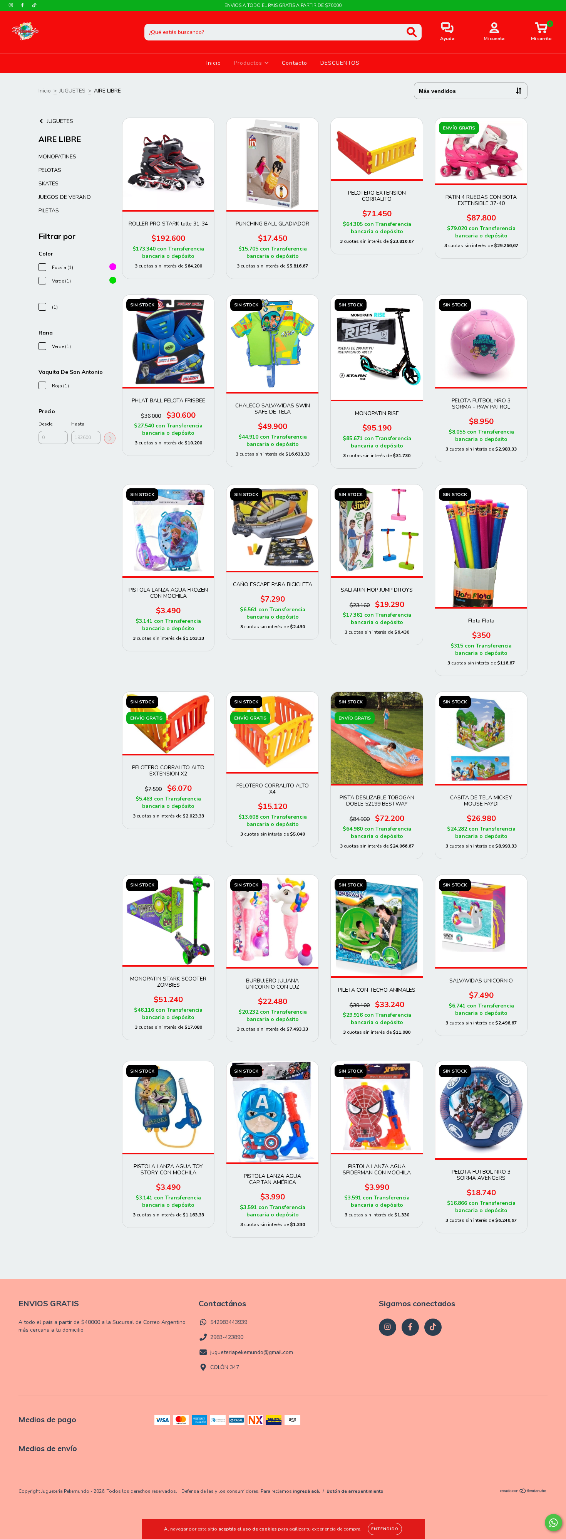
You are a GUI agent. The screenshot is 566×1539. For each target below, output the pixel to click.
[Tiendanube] (523, 1498)
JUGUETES (72, 90)
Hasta (77, 424)
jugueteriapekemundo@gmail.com (251, 1352)
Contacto (294, 63)
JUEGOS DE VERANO (65, 197)
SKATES (49, 183)
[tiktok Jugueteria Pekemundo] (34, 5)
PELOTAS (50, 170)
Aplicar (110, 438)
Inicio (213, 63)
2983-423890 (226, 1337)
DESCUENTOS (340, 63)
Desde (45, 424)
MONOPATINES (57, 156)
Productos (249, 63)
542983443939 (228, 1322)
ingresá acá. (306, 1497)
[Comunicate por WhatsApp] (553, 1522)
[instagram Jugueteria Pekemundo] (11, 5)
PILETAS (49, 210)
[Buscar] (412, 32)
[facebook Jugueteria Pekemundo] (23, 5)
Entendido (385, 1529)
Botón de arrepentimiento (355, 1497)
